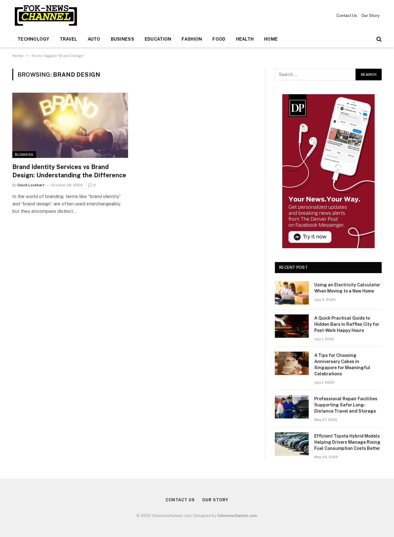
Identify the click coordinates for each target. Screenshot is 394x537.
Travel (68, 39)
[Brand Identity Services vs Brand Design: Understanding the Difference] (70, 125)
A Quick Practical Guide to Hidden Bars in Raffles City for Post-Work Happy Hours (346, 324)
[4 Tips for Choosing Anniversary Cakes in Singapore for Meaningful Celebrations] (292, 363)
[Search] (378, 39)
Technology (33, 39)
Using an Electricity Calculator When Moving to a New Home (347, 287)
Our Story (370, 15)
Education (158, 39)
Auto (94, 39)
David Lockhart (31, 185)
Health (245, 39)
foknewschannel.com (237, 515)
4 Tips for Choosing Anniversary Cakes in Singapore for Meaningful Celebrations (342, 364)
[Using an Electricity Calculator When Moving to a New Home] (292, 293)
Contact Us (346, 15)
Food (218, 39)
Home (271, 39)
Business (122, 39)
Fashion (192, 39)
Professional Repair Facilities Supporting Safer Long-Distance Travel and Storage (345, 405)
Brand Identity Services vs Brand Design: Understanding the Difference (69, 171)
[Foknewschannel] (45, 15)
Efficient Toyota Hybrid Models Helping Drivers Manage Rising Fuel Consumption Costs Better (347, 442)
